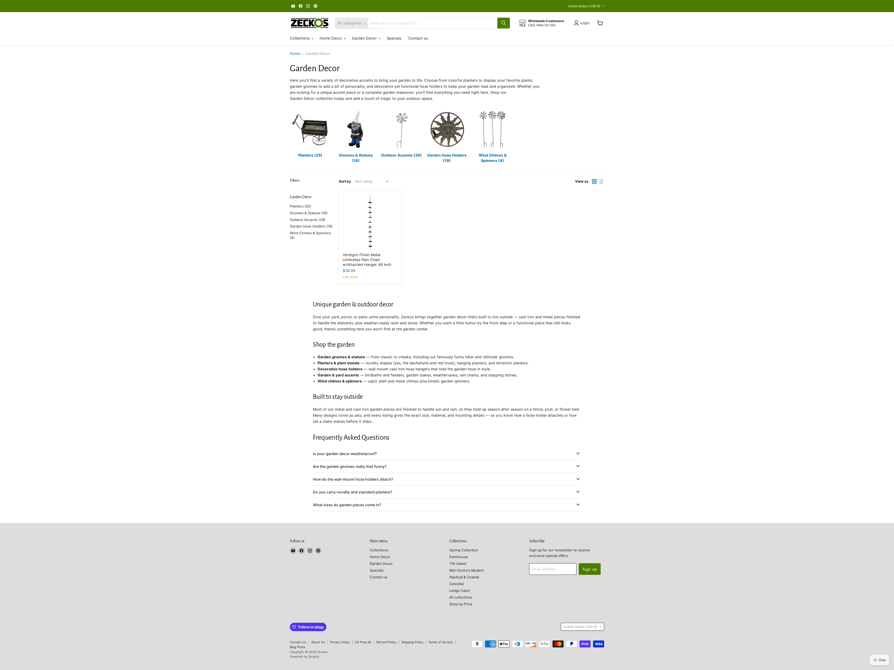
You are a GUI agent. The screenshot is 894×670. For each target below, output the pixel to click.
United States (584, 6)
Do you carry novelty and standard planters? (352, 492)
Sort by (345, 181)
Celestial (456, 584)
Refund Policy (386, 642)
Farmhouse (458, 557)
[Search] (503, 23)
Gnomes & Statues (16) (308, 213)
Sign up (589, 569)
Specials (394, 38)
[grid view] (594, 181)
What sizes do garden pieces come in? (347, 504)
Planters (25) (300, 206)
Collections (300, 38)
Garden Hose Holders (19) (311, 226)
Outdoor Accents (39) (307, 220)
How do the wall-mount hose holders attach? (353, 479)
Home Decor (331, 38)
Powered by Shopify (304, 656)
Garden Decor (365, 38)
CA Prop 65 (363, 642)
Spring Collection (463, 550)
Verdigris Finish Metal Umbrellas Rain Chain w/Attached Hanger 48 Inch (367, 259)
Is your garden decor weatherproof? (345, 453)
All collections (460, 597)
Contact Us (298, 642)
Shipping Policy (412, 642)
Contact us (418, 38)
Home (295, 53)
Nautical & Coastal (464, 577)
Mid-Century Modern (466, 570)
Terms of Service (440, 642)
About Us (318, 642)
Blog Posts (297, 647)
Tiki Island (457, 563)
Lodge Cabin (459, 590)
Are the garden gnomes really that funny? (349, 466)
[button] (582, 23)
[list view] (601, 181)
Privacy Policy (340, 642)
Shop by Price (460, 604)
